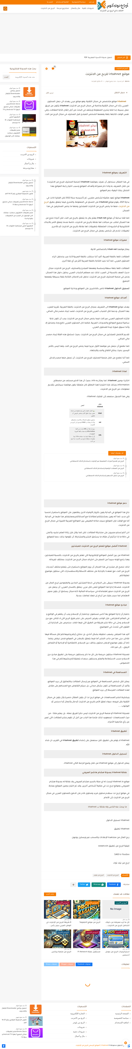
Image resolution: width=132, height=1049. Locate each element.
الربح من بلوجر (99, 875)
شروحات (30, 159)
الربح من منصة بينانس (61, 952)
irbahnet (121, 101)
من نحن (91, 2)
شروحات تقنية (88, 8)
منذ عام (125, 919)
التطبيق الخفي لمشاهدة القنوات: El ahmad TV (12, 120)
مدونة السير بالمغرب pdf (101, 58)
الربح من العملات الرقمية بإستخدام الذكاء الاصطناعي (104, 468)
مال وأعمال (75, 8)
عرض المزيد (50, 894)
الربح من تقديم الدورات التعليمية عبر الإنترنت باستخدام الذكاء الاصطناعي (97, 461)
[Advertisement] (66, 34)
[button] (114, 884)
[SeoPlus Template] (128, 1045)
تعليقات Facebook (84, 964)
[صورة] (29, 92)
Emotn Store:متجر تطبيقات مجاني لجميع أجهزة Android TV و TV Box (11, 107)
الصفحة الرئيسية (122, 1013)
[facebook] (3, 1046)
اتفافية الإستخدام (62, 2)
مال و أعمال (29, 163)
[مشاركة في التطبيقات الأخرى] (73, 884)
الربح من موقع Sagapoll (90, 922)
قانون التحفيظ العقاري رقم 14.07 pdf (19, 194)
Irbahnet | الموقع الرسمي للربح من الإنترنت (92, 1045)
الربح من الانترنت (48, 8)
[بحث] (5, 9)
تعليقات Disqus (51, 964)
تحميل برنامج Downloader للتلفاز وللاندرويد (13, 94)
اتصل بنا (50, 2)
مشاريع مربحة (63, 8)
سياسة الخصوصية (79, 2)
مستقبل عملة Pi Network (89, 952)
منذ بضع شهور (26, 191)
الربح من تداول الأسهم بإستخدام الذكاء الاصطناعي (105, 476)
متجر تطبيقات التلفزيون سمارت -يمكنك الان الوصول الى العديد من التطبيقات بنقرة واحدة (12, 133)
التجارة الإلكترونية (77, 1013)
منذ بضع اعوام (117, 458)
